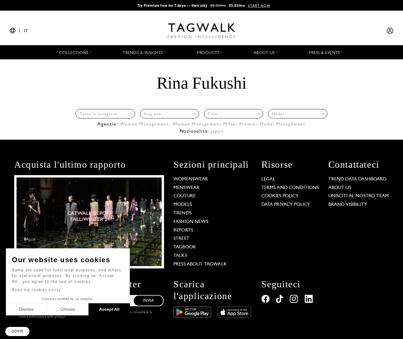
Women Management (144, 124)
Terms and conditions (290, 187)
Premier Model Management (272, 124)
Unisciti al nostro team (358, 196)
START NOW (259, 5)
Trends (182, 213)
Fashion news (190, 221)
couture (184, 196)
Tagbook (184, 247)
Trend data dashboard (357, 179)
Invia (148, 301)
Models (182, 204)
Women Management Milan (204, 124)
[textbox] (103, 114)
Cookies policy (280, 196)
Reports (183, 230)
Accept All (109, 309)
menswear (186, 187)
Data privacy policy (285, 204)
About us (339, 187)
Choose (67, 309)
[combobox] (105, 113)
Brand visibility (347, 204)
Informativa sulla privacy (47, 317)
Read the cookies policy (36, 290)
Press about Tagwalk (200, 264)
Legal (268, 179)
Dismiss (26, 309)
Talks (180, 255)
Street (181, 238)
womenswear (190, 179)
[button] (17, 331)
